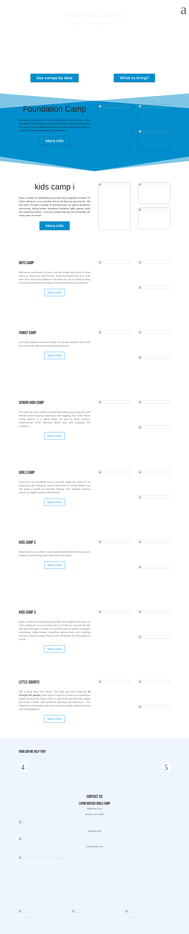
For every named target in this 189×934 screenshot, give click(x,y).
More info (54, 141)
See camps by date (54, 78)
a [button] (183, 9)
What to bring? (134, 78)
